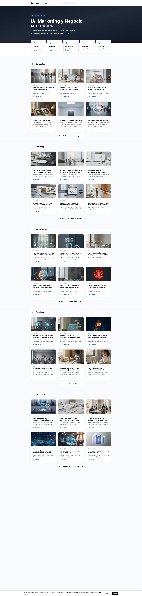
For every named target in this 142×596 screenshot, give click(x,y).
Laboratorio (93, 3)
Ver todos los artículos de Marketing (70, 218)
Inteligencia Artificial (69, 3)
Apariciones (101, 3)
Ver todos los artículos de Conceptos (70, 136)
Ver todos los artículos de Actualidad (70, 466)
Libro (61, 3)
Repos (86, 3)
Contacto (108, 3)
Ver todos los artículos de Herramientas (70, 301)
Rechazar (107, 593)
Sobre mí (55, 3)
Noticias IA (80, 3)
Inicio (50, 3)
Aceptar (115, 593)
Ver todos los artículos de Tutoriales (70, 384)
